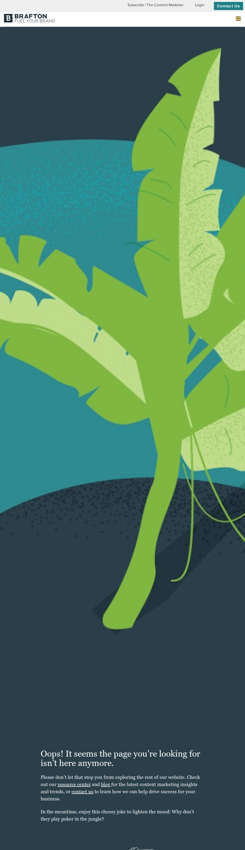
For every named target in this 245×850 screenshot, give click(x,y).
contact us (82, 791)
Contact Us (228, 6)
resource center (74, 784)
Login (199, 4)
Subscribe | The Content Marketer (156, 4)
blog (106, 784)
